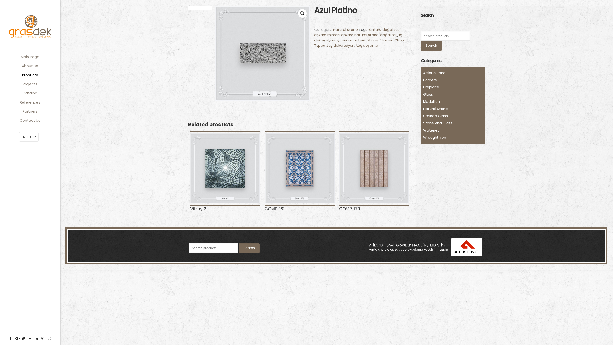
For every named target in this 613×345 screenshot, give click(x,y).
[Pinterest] (42, 338)
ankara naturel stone (360, 34)
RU (29, 137)
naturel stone (366, 40)
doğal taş (388, 34)
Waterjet (431, 130)
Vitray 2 (198, 209)
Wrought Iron (434, 137)
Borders (430, 79)
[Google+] (17, 338)
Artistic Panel (434, 72)
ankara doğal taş (384, 29)
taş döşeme (367, 45)
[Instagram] (49, 338)
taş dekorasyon (340, 45)
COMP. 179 (349, 209)
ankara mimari (327, 34)
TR (34, 137)
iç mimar (344, 40)
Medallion (431, 101)
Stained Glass (435, 115)
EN (23, 137)
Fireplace (431, 87)
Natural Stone (345, 29)
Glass (428, 94)
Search (431, 45)
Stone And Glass (438, 123)
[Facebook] (10, 338)
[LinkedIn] (36, 338)
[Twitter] (23, 338)
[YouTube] (30, 338)
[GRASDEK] (30, 26)
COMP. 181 (274, 209)
